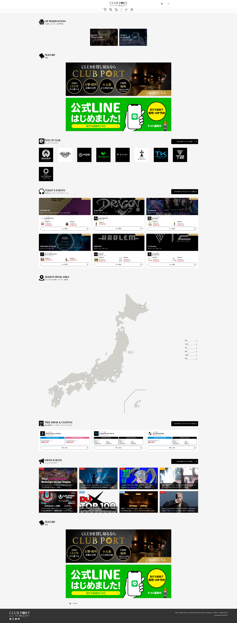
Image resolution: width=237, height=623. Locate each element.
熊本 (57, 399)
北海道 (140, 306)
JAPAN (75, 603)
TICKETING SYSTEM (194, 612)
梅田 (186, 358)
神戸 (84, 378)
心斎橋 (186, 355)
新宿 (186, 340)
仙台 (130, 352)
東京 (116, 373)
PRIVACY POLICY (184, 612)
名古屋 (103, 377)
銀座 (186, 351)
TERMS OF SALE (224, 612)
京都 (84, 373)
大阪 (91, 382)
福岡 (57, 389)
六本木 (186, 344)
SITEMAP (202, 612)
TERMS (176, 612)
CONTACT (215, 612)
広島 (67, 381)
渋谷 (186, 347)
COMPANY (209, 612)
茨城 (120, 366)
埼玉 (113, 370)
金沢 (95, 367)
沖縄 (136, 406)
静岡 (112, 381)
